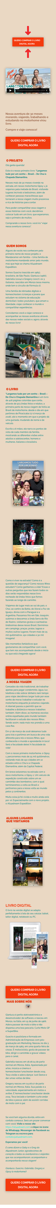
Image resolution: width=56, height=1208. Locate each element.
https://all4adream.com (18, 1127)
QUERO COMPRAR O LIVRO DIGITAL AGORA (27, 42)
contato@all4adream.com (19, 1137)
